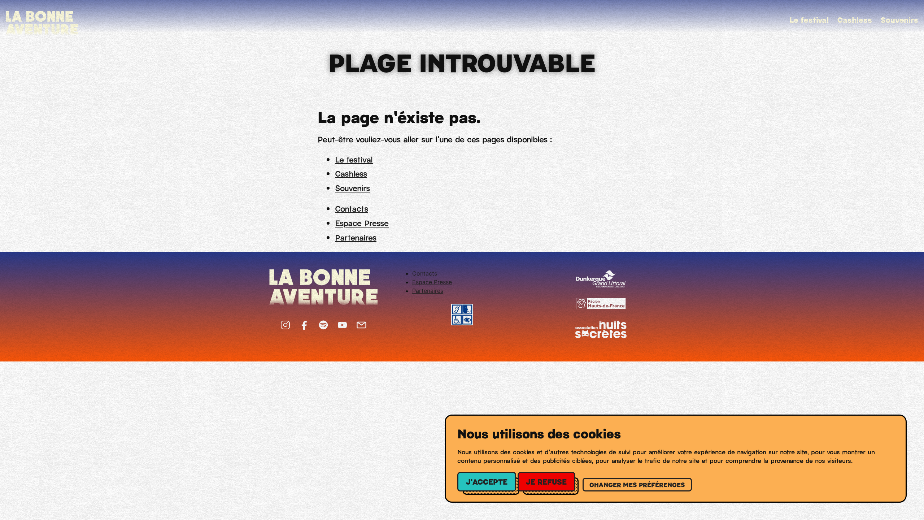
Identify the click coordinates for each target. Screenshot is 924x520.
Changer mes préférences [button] (637, 484)
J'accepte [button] (486, 481)
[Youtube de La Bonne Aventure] (342, 323)
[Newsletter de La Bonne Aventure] (361, 323)
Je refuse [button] (546, 481)
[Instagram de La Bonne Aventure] (285, 323)
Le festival (809, 19)
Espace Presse (362, 222)
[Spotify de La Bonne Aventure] (323, 323)
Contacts (351, 208)
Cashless (854, 19)
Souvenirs (899, 19)
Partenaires (355, 237)
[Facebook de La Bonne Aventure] (304, 323)
